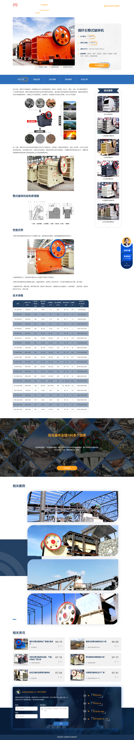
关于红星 (82, 5)
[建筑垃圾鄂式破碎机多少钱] (77, 644)
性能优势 (36, 79)
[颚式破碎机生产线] (72, 622)
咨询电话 (127, 256)
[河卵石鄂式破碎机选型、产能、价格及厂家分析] (21, 659)
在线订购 (84, 79)
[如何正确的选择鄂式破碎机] (21, 675)
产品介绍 (20, 79)
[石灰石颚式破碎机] (108, 212)
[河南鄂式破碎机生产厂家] (77, 675)
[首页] (20, 5)
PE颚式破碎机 (108, 157)
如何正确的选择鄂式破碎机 (39, 673)
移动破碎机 (53, 5)
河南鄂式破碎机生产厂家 (95, 673)
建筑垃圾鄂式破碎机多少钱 (96, 642)
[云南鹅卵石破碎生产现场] (72, 588)
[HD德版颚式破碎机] (108, 190)
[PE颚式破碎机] (108, 147)
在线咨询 (67, 468)
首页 (35, 5)
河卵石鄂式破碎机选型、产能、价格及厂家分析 (41, 658)
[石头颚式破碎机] (108, 169)
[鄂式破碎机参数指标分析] (77, 659)
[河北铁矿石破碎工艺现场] (72, 554)
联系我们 (92, 5)
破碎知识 (63, 5)
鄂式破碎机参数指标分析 (95, 657)
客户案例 (73, 5)
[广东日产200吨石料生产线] (72, 520)
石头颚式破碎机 (108, 179)
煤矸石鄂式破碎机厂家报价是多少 (41, 643)
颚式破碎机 (44, 5)
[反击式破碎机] (108, 104)
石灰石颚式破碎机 (108, 222)
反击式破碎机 (108, 114)
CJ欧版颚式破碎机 (108, 136)
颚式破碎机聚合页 (29, 13)
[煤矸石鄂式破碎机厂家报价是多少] (21, 644)
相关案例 (68, 79)
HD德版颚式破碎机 (108, 200)
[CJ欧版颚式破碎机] (108, 125)
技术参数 (52, 79)
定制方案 (127, 250)
